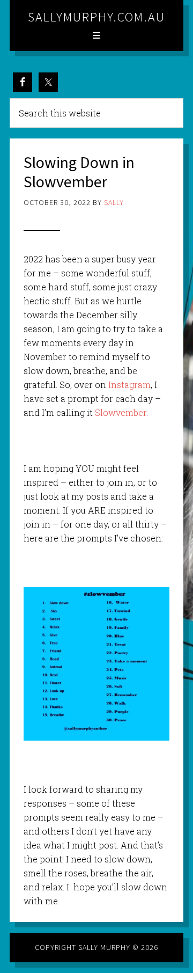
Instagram (129, 384)
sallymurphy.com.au (96, 17)
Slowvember (120, 412)
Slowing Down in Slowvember (79, 172)
